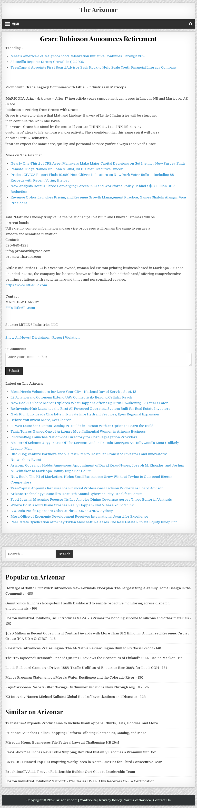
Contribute (88, 800)
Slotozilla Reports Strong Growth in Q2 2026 (47, 62)
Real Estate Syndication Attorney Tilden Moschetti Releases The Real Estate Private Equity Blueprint (94, 522)
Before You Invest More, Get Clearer (41, 420)
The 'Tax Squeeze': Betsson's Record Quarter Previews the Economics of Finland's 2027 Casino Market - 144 (94, 658)
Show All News (17, 337)
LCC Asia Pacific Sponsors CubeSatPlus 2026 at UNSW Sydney (62, 511)
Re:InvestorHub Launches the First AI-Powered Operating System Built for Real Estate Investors (90, 409)
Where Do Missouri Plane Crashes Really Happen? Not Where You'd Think (72, 505)
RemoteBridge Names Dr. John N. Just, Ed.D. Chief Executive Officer (67, 169)
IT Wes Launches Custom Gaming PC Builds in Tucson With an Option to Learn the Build (82, 426)
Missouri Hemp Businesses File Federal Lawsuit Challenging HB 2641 (62, 742)
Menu (15, 23)
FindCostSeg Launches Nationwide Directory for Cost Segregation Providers (74, 437)
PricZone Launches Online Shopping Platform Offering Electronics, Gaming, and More (75, 733)
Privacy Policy (110, 800)
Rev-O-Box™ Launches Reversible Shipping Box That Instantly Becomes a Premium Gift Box (80, 752)
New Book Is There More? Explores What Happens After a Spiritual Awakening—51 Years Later (89, 403)
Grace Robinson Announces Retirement (98, 38)
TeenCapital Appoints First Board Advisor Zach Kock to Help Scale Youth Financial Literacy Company (94, 67)
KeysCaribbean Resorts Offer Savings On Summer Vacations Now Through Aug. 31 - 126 (77, 687)
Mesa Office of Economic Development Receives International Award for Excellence (79, 516)
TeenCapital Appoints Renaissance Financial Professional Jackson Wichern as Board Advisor (87, 488)
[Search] (190, 24)
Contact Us (162, 800)
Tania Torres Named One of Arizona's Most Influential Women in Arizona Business (78, 431)
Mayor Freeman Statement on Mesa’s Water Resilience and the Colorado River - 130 (74, 677)
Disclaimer (41, 337)
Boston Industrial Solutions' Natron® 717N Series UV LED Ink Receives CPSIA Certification (79, 781)
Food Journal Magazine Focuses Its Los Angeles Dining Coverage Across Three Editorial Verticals (91, 499)
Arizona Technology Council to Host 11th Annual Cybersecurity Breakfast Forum (76, 494)
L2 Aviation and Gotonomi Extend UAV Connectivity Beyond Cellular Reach (71, 397)
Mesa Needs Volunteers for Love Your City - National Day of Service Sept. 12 (73, 392)
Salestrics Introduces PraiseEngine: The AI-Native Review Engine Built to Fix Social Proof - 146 (83, 648)
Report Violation (66, 337)
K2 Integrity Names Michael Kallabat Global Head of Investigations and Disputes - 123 (75, 697)
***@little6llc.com (20, 308)
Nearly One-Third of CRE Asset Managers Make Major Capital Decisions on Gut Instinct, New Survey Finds (98, 163)
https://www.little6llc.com (26, 285)
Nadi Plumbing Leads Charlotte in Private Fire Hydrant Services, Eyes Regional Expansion (85, 414)
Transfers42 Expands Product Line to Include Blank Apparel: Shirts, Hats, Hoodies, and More (81, 723)
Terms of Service (137, 800)
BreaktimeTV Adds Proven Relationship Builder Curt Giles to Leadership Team (70, 772)
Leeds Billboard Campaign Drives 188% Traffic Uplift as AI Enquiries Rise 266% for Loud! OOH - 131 (86, 668)
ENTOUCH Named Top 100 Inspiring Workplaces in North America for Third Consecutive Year (83, 762)
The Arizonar (99, 9)
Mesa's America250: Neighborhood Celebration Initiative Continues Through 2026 (78, 56)
